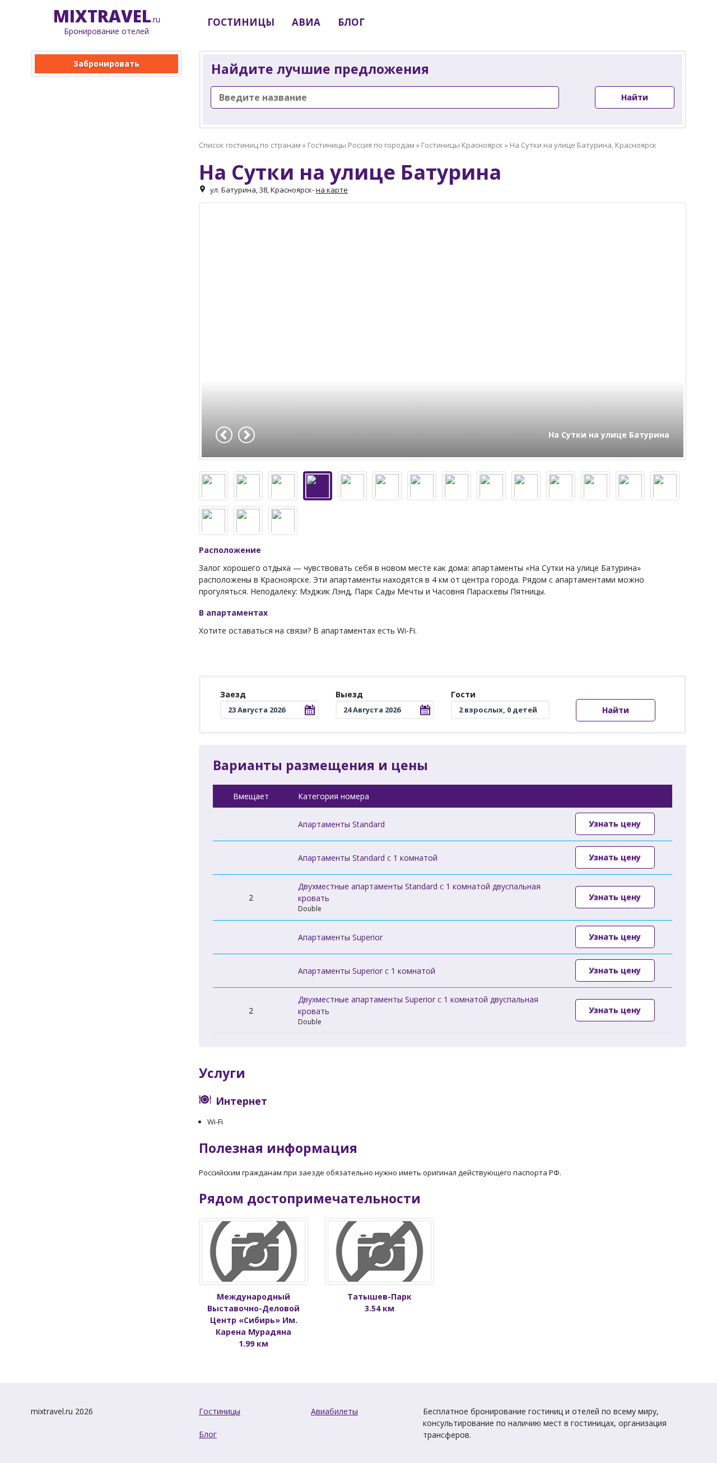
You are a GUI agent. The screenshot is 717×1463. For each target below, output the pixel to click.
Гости (463, 694)
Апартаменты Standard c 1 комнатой (367, 857)
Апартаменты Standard (341, 824)
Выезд (349, 694)
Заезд (233, 694)
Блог (208, 1434)
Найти (634, 97)
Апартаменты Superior (340, 937)
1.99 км (253, 1320)
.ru (106, 22)
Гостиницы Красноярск (462, 145)
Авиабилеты (334, 1411)
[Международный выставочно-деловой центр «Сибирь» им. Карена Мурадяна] (253, 1251)
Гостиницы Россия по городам (361, 145)
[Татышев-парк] (379, 1251)
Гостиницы (219, 1411)
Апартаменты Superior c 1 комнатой (366, 970)
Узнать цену (615, 823)
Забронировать (106, 63)
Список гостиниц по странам (250, 145)
